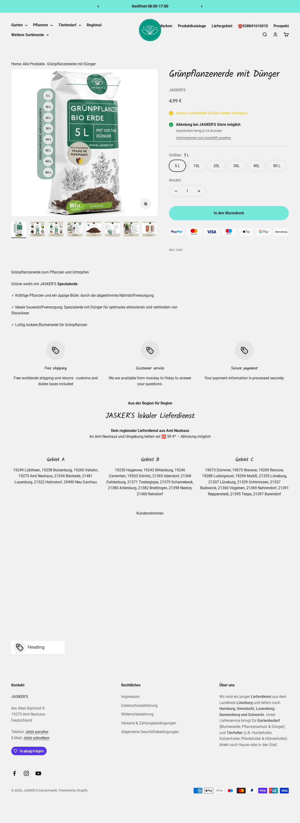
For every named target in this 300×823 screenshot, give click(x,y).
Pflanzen (40, 25)
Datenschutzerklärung (139, 705)
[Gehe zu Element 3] (56, 230)
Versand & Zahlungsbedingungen (148, 723)
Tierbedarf (67, 25)
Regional (94, 25)
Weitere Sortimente (27, 35)
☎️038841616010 (253, 26)
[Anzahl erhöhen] (199, 191)
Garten (17, 25)
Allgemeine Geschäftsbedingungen (150, 732)
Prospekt (281, 26)
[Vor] (202, 6)
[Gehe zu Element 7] (131, 230)
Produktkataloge (192, 26)
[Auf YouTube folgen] (38, 773)
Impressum (130, 696)
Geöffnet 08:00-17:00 (150, 6)
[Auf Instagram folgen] (26, 773)
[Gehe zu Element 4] (75, 230)
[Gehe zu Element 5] (93, 230)
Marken (165, 26)
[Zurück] (98, 6)
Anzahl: (175, 180)
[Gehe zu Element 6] (112, 230)
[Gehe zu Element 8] (150, 230)
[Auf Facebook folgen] (14, 773)
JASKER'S (177, 90)
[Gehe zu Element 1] (18, 230)
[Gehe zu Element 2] (37, 230)
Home (16, 64)
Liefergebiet (222, 26)
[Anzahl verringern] (176, 191)
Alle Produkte (34, 64)
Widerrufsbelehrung (137, 714)
